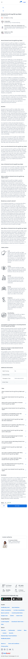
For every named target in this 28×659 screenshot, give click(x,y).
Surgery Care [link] (4, 615)
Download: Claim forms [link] (17, 621)
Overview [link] (3, 630)
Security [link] (11, 633)
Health (3, 604)
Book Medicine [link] (15, 607)
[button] (20, 2)
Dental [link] (12, 615)
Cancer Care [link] (19, 615)
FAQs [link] (2, 624)
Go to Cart (17, 505)
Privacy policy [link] (4, 646)
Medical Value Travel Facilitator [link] (9, 635)
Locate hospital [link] (5, 621)
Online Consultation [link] (6, 610)
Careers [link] (5, 633)
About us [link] (3, 643)
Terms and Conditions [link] (13, 643)
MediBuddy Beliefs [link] (5, 638)
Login (24, 2)
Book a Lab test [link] (5, 613)
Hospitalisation (3, 619)
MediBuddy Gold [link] (5, 607)
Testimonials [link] (11, 630)
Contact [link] (19, 630)
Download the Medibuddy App (9, 595)
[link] (6, 599)
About (2, 627)
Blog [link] (25, 630)
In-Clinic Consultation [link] (19, 610)
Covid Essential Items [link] (17, 613)
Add (4, 505)
